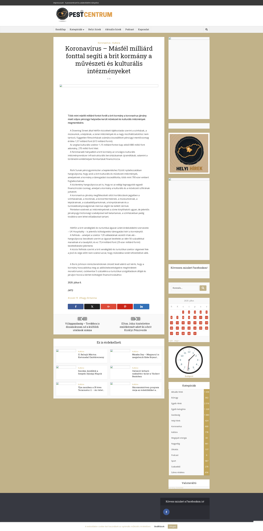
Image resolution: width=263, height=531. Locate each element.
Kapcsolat (143, 29)
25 (201, 328)
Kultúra (116, 42)
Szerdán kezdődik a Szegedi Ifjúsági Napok (90, 372)
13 (171, 322)
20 (171, 328)
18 (201, 322)
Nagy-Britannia (89, 297)
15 (183, 322)
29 (183, 333)
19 (206, 322)
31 (195, 333)
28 (177, 333)
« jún (170, 340)
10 (195, 317)
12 (206, 317)
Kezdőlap (60, 29)
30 (189, 333)
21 (177, 328)
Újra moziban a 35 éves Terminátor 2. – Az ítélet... (91, 388)
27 (171, 333)
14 (177, 322)
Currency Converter (175, 488)
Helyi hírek (94, 29)
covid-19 (73, 297)
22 (183, 328)
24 (195, 328)
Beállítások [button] (159, 526)
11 (201, 317)
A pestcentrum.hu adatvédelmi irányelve (82, 3)
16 (189, 322)
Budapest (189, 376)
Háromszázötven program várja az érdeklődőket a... (145, 388)
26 (206, 328)
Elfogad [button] (172, 526)
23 (189, 328)
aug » (176, 340)
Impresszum (58, 3)
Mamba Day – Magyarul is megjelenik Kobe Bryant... (145, 356)
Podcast (129, 29)
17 (195, 322)
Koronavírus (104, 42)
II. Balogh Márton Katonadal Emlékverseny (91, 356)
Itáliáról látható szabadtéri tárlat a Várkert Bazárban (146, 374)
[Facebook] (166, 512)
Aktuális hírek (113, 29)
